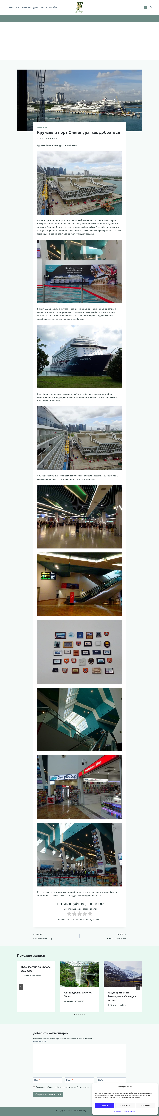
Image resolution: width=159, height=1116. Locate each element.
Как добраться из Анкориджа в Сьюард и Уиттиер (122, 996)
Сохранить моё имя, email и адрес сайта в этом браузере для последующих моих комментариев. (77, 1087)
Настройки (145, 1105)
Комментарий (40, 1041)
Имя (37, 1080)
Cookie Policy (117, 1111)
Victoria (42, 138)
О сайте (53, 7)
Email (69, 1080)
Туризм (35, 7)
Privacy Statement (130, 1111)
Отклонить (125, 1105)
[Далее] (138, 987)
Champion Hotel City (42, 936)
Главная (11, 7)
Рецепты (26, 7)
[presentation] (79, 974)
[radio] (69, 914)
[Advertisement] (79, 41)
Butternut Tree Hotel (116, 936)
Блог (18, 7)
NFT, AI (44, 7)
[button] (154, 1086)
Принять (104, 1105)
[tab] (74, 1014)
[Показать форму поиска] (151, 7)
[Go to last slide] (21, 987)
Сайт (100, 1080)
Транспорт (42, 127)
